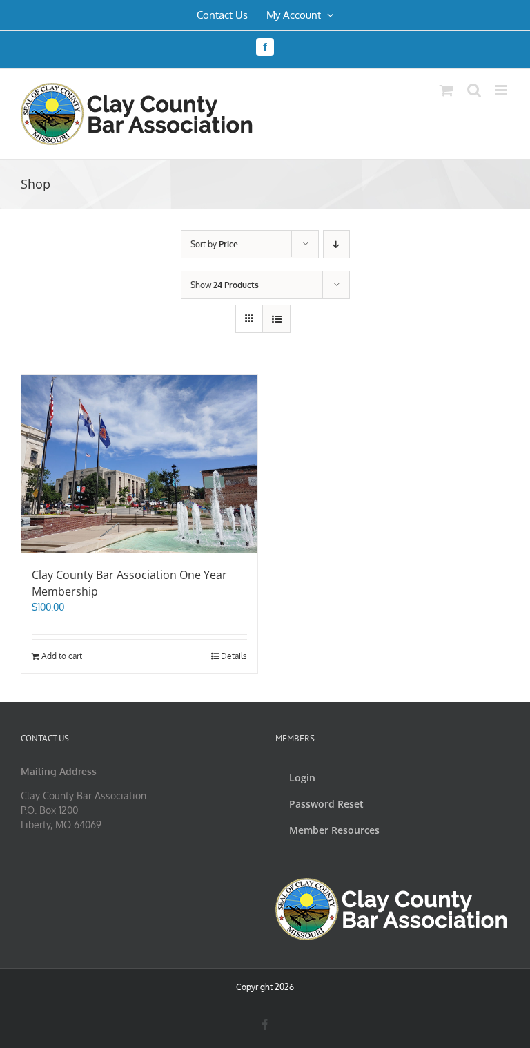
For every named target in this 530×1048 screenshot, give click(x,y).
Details (234, 656)
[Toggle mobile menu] (502, 90)
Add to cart (61, 656)
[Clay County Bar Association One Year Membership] (139, 464)
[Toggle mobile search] (474, 90)
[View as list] (276, 318)
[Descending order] (336, 244)
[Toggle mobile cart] (446, 90)
